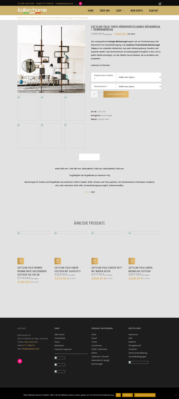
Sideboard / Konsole (100, 356)
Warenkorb (59, 345)
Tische (94, 342)
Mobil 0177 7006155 (45, 3)
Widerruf (132, 342)
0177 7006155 (29, 345)
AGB (130, 338)
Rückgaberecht (135, 345)
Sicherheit (133, 349)
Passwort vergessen (63, 349)
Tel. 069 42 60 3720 (26, 3)
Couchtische (96, 345)
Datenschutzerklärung (138, 353)
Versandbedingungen (137, 356)
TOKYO (87, 192)
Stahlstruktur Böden (103, 77)
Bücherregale (106, 115)
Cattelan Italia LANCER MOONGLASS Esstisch (141, 269)
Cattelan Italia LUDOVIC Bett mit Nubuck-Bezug (106, 269)
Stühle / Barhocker (99, 349)
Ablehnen (127, 395)
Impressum (133, 334)
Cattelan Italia (103, 119)
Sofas (93, 334)
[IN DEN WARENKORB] (20, 261)
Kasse (57, 342)
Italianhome (22, 18)
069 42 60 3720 (31, 342)
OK (118, 395)
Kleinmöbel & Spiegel (100, 360)
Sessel (94, 338)
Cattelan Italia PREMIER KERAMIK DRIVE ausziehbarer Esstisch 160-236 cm (32, 271)
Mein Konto (59, 334)
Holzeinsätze (101, 86)
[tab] (89, 157)
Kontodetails (60, 338)
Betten (94, 353)
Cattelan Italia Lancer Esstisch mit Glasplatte (68, 269)
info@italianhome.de (30, 349)
